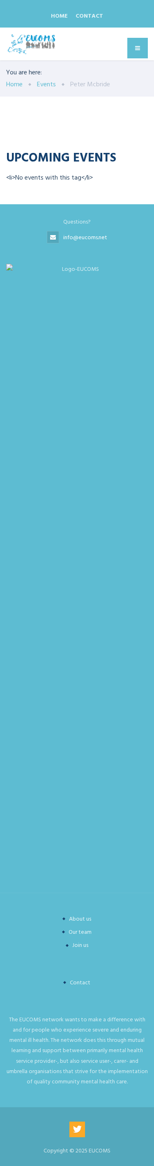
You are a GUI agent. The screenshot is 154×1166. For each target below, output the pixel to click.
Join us (80, 945)
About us (80, 919)
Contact (89, 16)
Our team (80, 932)
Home (59, 16)
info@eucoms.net (85, 237)
